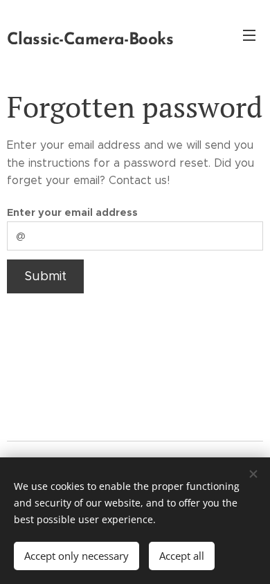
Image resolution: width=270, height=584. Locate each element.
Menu (249, 34)
